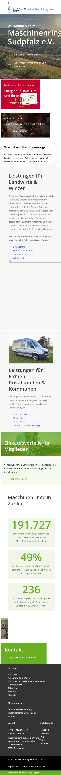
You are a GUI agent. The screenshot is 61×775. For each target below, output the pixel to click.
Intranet (12, 716)
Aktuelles (12, 688)
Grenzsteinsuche (21, 254)
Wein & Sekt (18, 257)
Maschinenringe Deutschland (22, 712)
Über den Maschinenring (20, 709)
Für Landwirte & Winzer (19, 678)
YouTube (43, 743)
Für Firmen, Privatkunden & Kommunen (27, 681)
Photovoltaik (19, 418)
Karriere (12, 691)
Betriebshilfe (19, 246)
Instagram (44, 733)
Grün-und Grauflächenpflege (26, 425)
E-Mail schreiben (16, 733)
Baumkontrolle (20, 414)
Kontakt (12, 695)
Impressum (13, 766)
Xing (41, 736)
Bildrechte (40, 766)
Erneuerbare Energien (23, 250)
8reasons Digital (31, 772)
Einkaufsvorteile (16, 684)
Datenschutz (27, 766)
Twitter (42, 740)
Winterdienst (19, 421)
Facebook (44, 729)
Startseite (12, 674)
